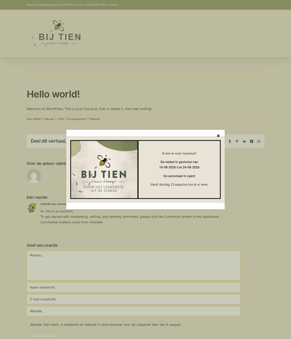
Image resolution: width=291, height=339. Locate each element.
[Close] (218, 136)
